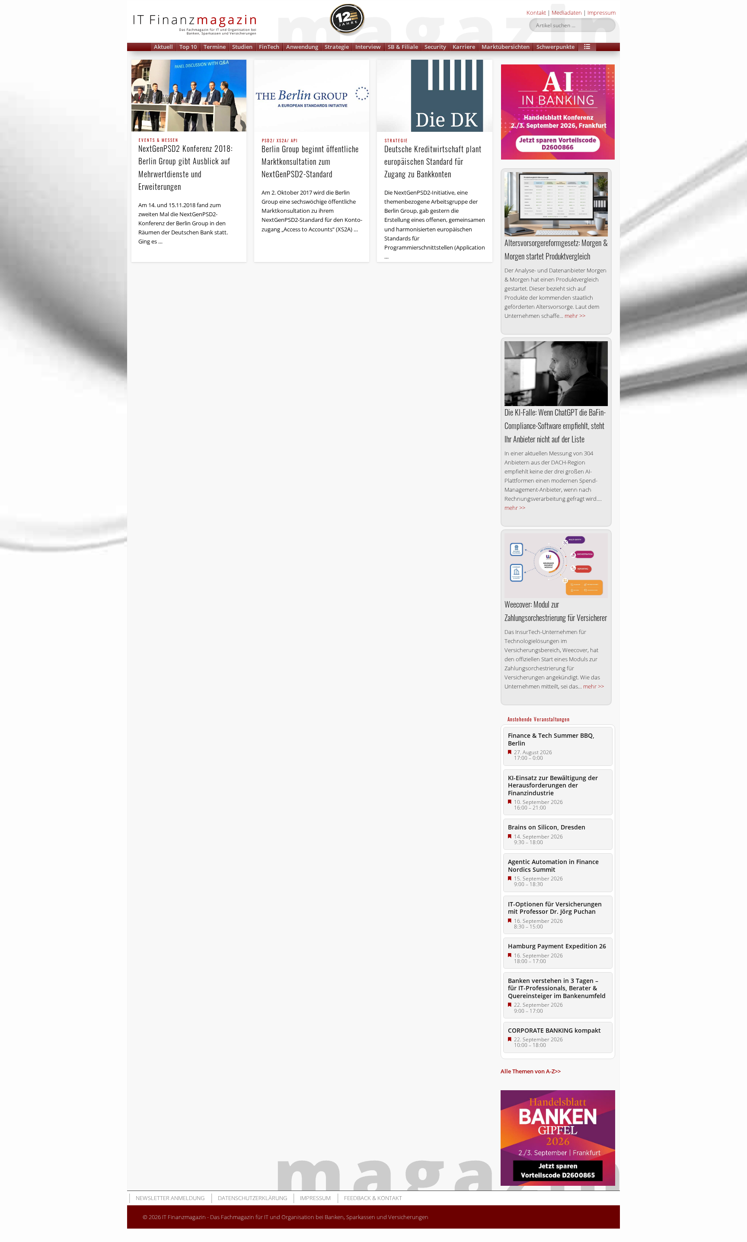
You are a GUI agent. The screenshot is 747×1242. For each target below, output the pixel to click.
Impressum (601, 12)
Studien (242, 47)
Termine (215, 47)
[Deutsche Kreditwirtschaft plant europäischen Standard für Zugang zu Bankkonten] (434, 96)
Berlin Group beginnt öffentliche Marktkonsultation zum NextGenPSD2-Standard (310, 159)
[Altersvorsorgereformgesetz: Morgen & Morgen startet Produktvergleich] (556, 204)
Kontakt (536, 12)
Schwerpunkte (555, 47)
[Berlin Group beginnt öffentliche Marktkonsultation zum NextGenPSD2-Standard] (311, 96)
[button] (587, 47)
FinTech (269, 47)
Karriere (464, 47)
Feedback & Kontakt (373, 1198)
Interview (368, 47)
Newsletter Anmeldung (170, 1198)
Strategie (337, 47)
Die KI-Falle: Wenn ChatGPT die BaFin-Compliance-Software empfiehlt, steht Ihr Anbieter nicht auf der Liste (555, 426)
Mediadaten (567, 12)
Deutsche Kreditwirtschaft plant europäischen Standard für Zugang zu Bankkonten (433, 159)
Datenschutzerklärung (252, 1198)
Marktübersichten (506, 47)
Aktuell (163, 47)
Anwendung (302, 47)
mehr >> (575, 316)
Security (435, 47)
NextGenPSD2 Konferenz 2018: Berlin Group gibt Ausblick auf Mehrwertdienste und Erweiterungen (185, 165)
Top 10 (188, 47)
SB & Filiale (403, 47)
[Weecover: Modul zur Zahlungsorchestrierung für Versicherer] (556, 565)
